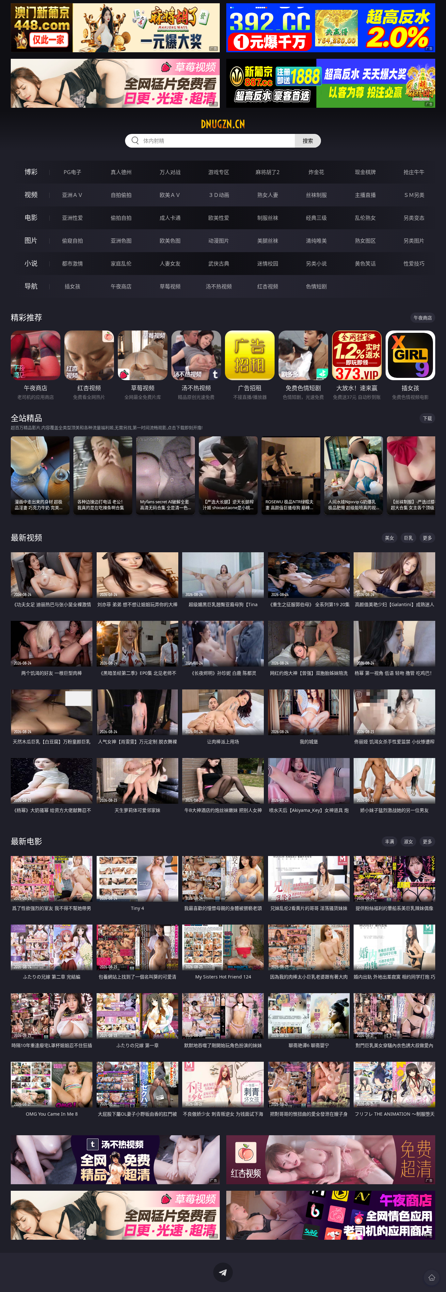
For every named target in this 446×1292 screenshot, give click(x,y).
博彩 (31, 172)
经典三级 (316, 217)
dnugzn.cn (223, 124)
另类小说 (316, 263)
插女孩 (72, 286)
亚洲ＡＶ (72, 195)
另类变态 (414, 217)
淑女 (408, 841)
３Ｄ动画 (218, 195)
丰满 (389, 841)
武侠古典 (218, 263)
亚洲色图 (121, 240)
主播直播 (365, 195)
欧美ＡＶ (170, 195)
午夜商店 (121, 286)
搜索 (308, 140)
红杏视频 (267, 286)
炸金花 (316, 172)
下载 (427, 418)
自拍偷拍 (121, 195)
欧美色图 (170, 240)
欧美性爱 (218, 217)
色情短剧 (316, 286)
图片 (31, 240)
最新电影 (26, 841)
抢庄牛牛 (414, 172)
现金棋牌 (365, 172)
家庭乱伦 (121, 263)
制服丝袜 (267, 217)
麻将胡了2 (267, 172)
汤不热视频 (219, 286)
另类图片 (414, 240)
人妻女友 (170, 263)
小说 (31, 263)
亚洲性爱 (72, 217)
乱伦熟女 (365, 217)
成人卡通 (170, 217)
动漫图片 (218, 240)
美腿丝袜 (267, 240)
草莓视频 (170, 286)
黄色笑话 (365, 263)
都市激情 (72, 263)
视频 (31, 194)
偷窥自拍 (72, 240)
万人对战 (170, 172)
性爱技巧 (414, 263)
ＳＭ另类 (414, 195)
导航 (31, 286)
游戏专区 (218, 172)
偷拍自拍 (121, 217)
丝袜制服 (316, 195)
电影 (31, 217)
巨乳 (408, 538)
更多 (427, 538)
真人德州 (121, 172)
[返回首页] (431, 1277)
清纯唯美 (316, 240)
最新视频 (26, 537)
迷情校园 (267, 263)
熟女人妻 (267, 195)
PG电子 (72, 172)
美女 (389, 538)
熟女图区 (365, 240)
